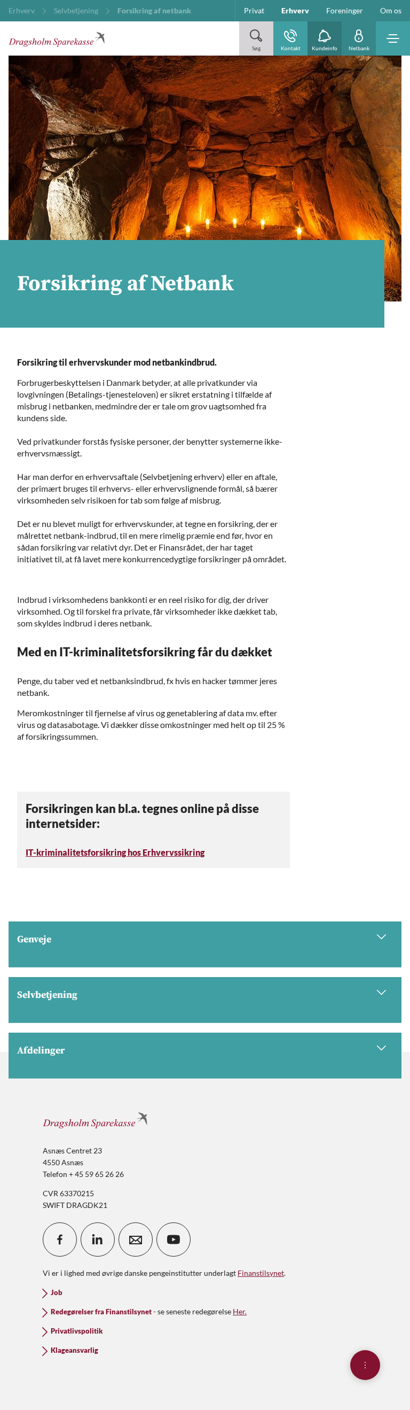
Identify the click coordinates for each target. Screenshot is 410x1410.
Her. (240, 1311)
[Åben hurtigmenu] (365, 1365)
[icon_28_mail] (136, 1239)
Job (56, 1293)
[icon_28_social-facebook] (60, 1239)
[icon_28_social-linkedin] (98, 1239)
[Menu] (393, 38)
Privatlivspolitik (76, 1331)
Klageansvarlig (74, 1350)
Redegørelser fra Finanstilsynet (101, 1312)
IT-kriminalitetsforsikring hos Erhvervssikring (115, 852)
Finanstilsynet (261, 1272)
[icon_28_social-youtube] (173, 1239)
